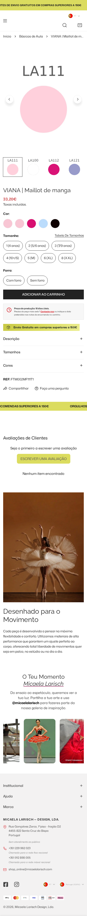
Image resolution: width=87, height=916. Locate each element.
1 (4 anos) (13, 245)
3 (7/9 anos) (63, 245)
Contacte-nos (47, 311)
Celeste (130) (43, 223)
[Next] (77, 99)
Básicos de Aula (31, 36)
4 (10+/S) (12, 258)
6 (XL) (48, 258)
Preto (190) (55, 223)
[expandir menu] (5, 20)
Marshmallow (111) (7, 223)
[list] (43, 98)
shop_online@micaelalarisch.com (30, 869)
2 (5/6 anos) (37, 245)
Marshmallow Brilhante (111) (19, 223)
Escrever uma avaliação (43, 458)
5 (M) (31, 258)
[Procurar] (64, 25)
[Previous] (9, 99)
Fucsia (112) (31, 223)
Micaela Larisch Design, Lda (34, 907)
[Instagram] (16, 884)
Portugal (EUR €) (73, 884)
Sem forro (37, 280)
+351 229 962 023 (19, 848)
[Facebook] (5, 884)
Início (7, 36)
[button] (79, 25)
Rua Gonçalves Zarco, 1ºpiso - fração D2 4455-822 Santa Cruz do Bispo (35, 831)
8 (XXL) (67, 258)
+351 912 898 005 (20, 857)
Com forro (13, 280)
